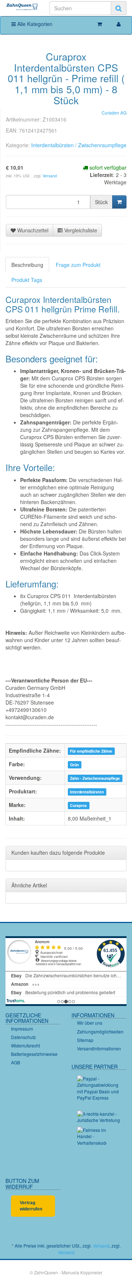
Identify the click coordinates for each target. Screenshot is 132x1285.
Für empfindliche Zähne (91, 751)
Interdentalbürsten (87, 791)
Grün (74, 764)
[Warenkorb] (99, 24)
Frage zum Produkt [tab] (78, 264)
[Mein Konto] (118, 24)
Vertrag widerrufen (31, 1206)
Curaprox (78, 805)
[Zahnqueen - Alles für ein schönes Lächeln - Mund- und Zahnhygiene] (22, 7)
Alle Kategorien (34, 24)
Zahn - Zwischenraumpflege (95, 778)
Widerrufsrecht (25, 1045)
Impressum (22, 1028)
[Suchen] (118, 8)
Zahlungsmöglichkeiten (100, 1031)
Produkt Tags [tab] (26, 279)
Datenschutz (23, 1037)
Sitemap (85, 1040)
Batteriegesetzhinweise (34, 1054)
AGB (15, 1062)
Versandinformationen (99, 1048)
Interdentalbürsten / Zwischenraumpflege (78, 145)
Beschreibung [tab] (27, 264)
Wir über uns (89, 1023)
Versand (50, 175)
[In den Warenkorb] (119, 202)
